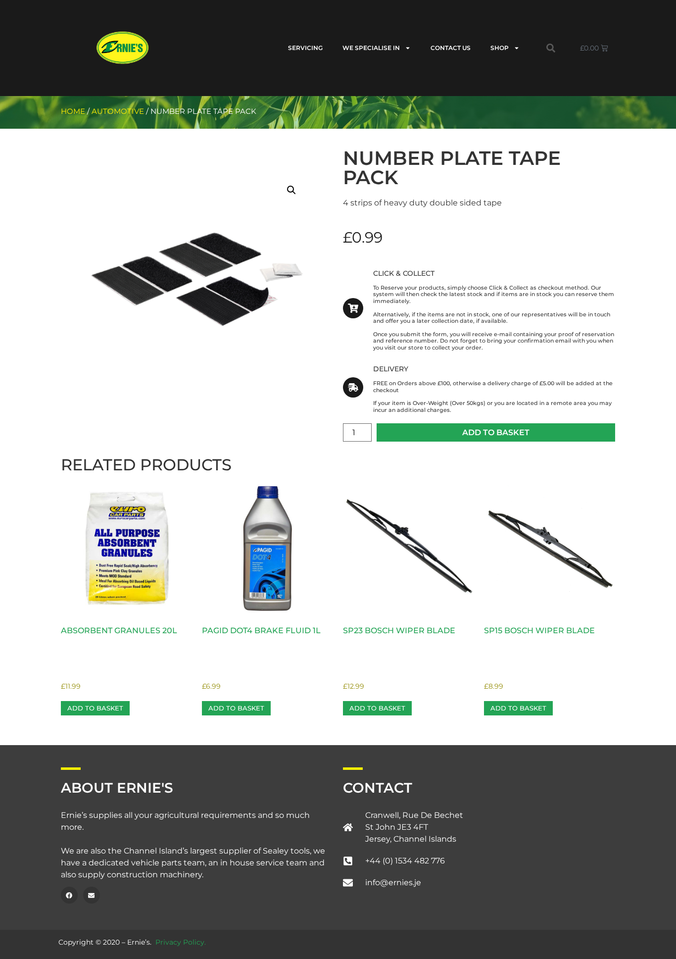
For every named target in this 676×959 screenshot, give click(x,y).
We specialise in (371, 47)
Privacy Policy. (180, 942)
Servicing (305, 47)
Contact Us (451, 47)
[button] (551, 48)
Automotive (118, 111)
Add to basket (496, 432)
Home (73, 111)
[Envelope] (91, 895)
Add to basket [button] (95, 708)
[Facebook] (69, 895)
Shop (499, 47)
